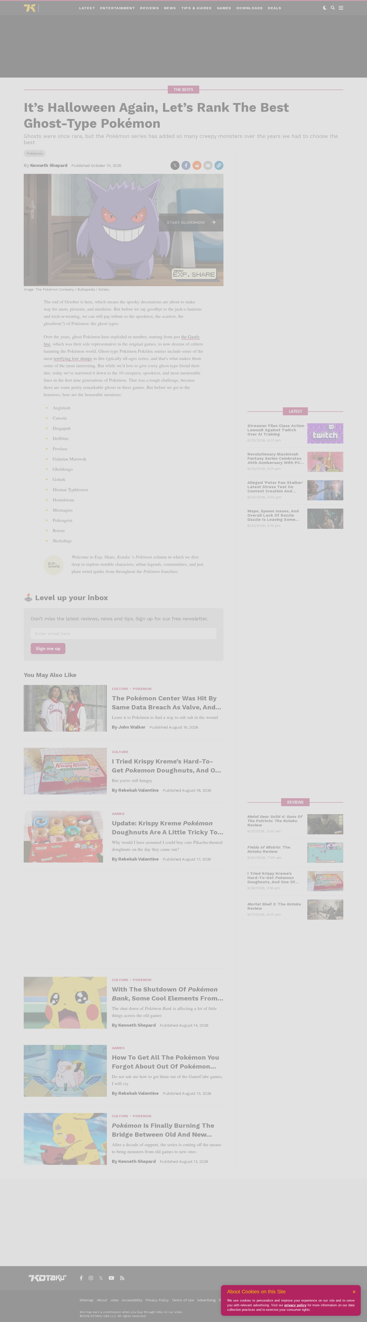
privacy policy (295, 1305)
